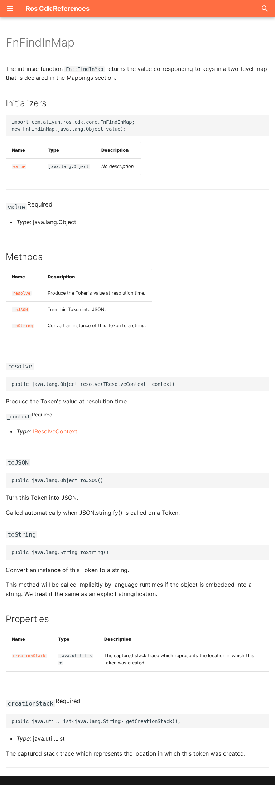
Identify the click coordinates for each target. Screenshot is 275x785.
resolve (21, 293)
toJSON (20, 309)
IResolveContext (55, 431)
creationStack (29, 656)
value (19, 166)
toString (23, 326)
